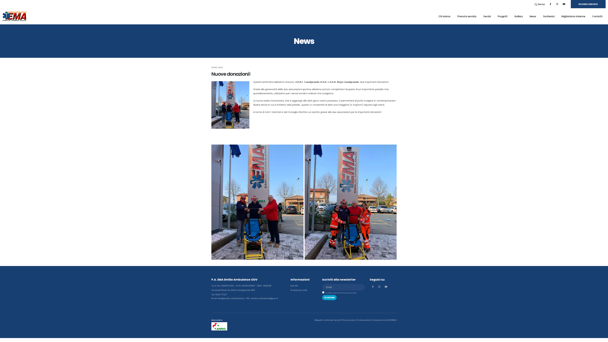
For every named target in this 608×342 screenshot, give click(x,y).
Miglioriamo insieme (573, 16)
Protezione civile (299, 290)
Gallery (518, 16)
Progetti (502, 16)
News (533, 16)
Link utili (294, 285)
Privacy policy (348, 320)
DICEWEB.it (391, 320)
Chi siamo (444, 16)
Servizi (487, 16)
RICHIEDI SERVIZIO (588, 4)
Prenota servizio (466, 16)
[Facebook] (550, 4)
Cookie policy (364, 320)
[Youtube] (564, 4)
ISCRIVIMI (329, 297)
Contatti (597, 16)
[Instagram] (557, 4)
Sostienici (549, 16)
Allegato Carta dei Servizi (327, 320)
